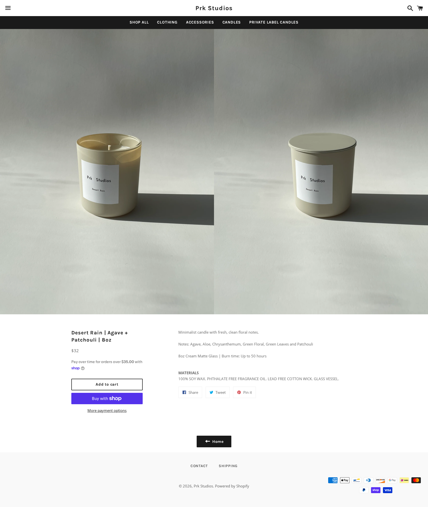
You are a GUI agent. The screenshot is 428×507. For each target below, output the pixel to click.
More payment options (107, 410)
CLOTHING (167, 22)
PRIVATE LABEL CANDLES (273, 22)
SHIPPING (228, 466)
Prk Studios (214, 8)
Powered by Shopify (232, 485)
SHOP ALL (139, 22)
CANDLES (231, 22)
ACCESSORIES (200, 22)
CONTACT (199, 466)
